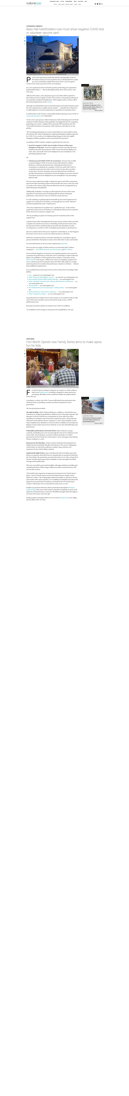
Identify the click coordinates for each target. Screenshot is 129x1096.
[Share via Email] (25, 44)
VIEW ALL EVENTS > (99, 110)
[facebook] (95, 4)
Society (55, 4)
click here (64, 243)
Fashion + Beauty (69, 4)
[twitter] (97, 4)
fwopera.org (64, 498)
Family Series (44, 392)
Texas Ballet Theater (42, 249)
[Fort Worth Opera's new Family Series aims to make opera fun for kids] (52, 368)
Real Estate (80, 1)
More (79, 4)
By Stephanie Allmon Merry (31, 35)
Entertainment (68, 1)
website (49, 102)
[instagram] (99, 4)
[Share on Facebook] (25, 38)
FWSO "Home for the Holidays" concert (41, 277)
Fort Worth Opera (55, 249)
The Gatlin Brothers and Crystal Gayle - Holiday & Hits (46, 287)
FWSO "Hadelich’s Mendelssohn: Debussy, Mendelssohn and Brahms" (51, 281)
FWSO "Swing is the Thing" (37, 294)
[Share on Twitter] (25, 41)
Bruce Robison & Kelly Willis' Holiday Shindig (43, 279)
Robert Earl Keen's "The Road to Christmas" (43, 292)
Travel (75, 1)
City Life (62, 1)
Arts (86, 1)
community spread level (34, 116)
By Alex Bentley (29, 348)
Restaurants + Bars (54, 1)
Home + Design (61, 4)
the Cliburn (68, 249)
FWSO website (30, 259)
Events (75, 4)
